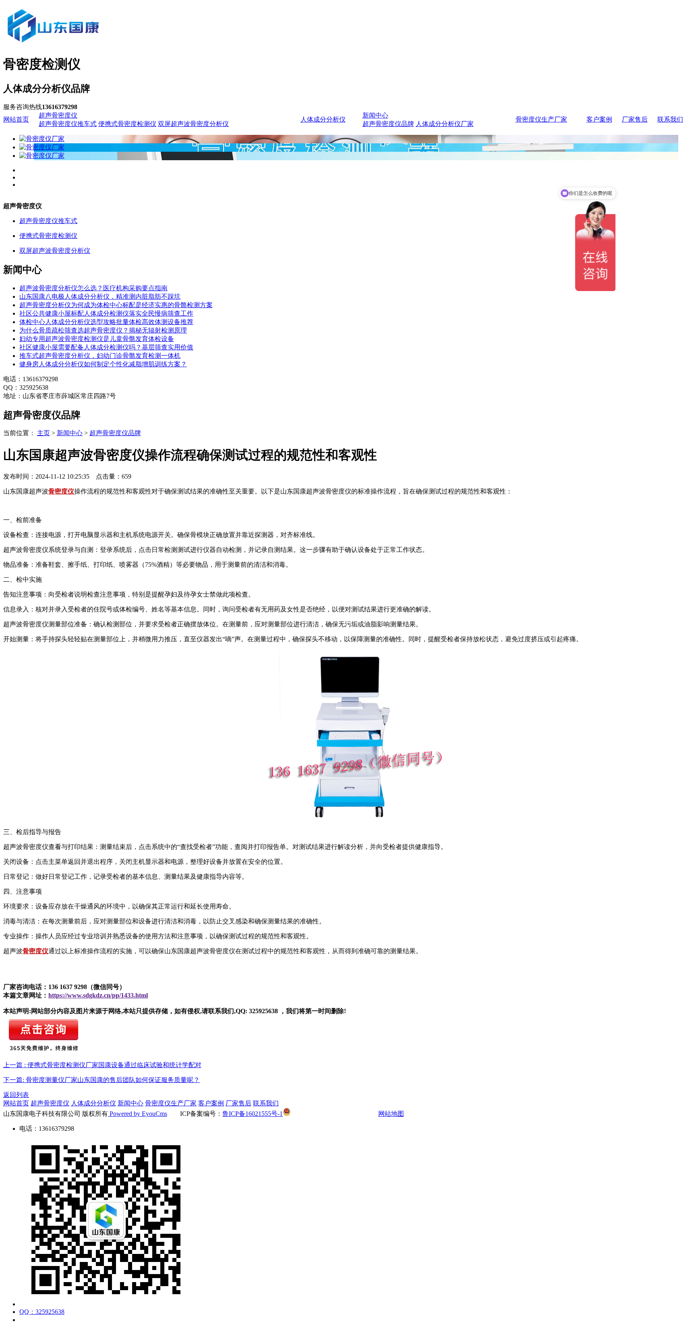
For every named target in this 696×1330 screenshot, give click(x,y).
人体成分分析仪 (323, 119)
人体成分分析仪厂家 (445, 123)
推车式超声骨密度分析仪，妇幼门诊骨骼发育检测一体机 (99, 355)
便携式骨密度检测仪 (127, 123)
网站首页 (16, 119)
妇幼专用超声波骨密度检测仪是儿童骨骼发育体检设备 (96, 338)
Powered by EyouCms (137, 1113)
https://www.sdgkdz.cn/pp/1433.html (98, 995)
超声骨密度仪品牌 (388, 123)
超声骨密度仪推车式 (68, 123)
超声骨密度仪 (58, 115)
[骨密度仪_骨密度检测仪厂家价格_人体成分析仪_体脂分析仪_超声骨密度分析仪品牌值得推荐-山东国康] (98, 44)
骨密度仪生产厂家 (541, 119)
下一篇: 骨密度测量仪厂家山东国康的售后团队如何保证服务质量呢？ (101, 1079)
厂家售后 (635, 119)
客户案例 (599, 119)
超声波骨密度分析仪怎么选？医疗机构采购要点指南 (93, 288)
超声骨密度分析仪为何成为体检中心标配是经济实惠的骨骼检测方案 (116, 305)
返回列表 (16, 1094)
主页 (43, 433)
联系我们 (670, 119)
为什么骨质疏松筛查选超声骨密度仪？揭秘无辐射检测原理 (103, 330)
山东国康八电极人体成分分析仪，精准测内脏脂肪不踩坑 (99, 296)
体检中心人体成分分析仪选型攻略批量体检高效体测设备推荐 (106, 321)
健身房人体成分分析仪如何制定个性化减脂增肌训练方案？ (103, 364)
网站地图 (391, 1113)
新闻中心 (375, 115)
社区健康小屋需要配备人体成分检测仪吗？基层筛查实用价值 (106, 347)
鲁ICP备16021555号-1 (252, 1113)
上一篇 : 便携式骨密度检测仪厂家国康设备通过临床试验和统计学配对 (102, 1065)
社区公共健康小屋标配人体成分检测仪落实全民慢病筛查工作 (106, 313)
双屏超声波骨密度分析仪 (193, 123)
